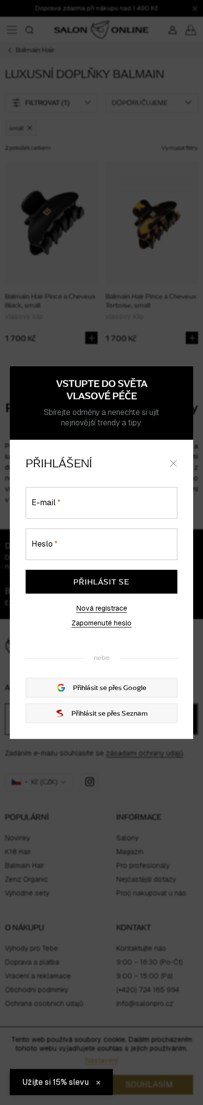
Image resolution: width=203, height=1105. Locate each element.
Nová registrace (101, 608)
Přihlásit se (101, 581)
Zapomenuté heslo (101, 623)
